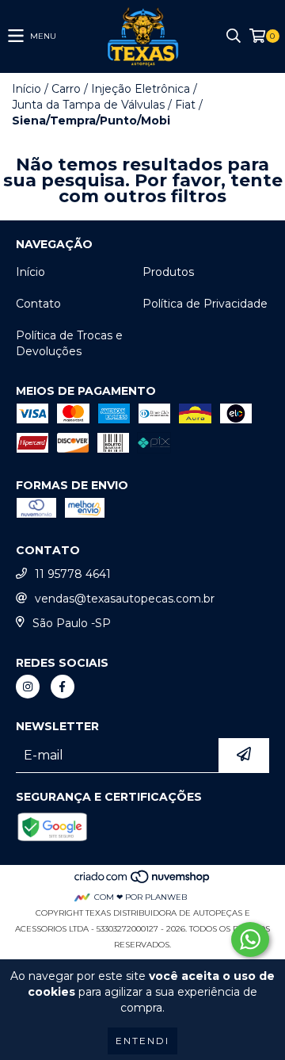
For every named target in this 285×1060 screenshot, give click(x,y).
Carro (66, 89)
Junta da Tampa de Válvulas (88, 105)
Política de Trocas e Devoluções (69, 343)
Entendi (142, 1041)
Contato (38, 304)
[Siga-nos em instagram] (28, 686)
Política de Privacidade (205, 304)
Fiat (185, 105)
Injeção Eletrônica (140, 89)
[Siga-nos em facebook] (62, 686)
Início (26, 89)
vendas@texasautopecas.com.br (125, 598)
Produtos (168, 272)
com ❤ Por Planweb (140, 897)
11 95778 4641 (73, 574)
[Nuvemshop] (143, 881)
